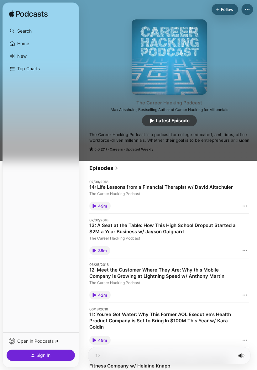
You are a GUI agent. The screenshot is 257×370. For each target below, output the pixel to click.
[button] (41, 31)
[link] (103, 168)
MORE (244, 141)
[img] (28, 14)
